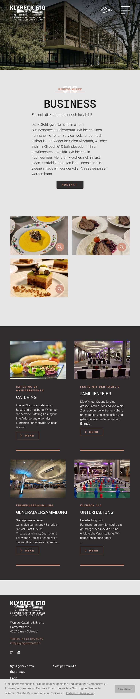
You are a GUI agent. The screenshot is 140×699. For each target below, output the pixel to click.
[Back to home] (28, 13)
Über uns (17, 672)
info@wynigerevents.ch (25, 643)
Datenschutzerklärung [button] (80, 693)
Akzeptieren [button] (125, 688)
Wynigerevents (22, 666)
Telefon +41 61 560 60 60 (26, 639)
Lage (14, 678)
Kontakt (69, 184)
